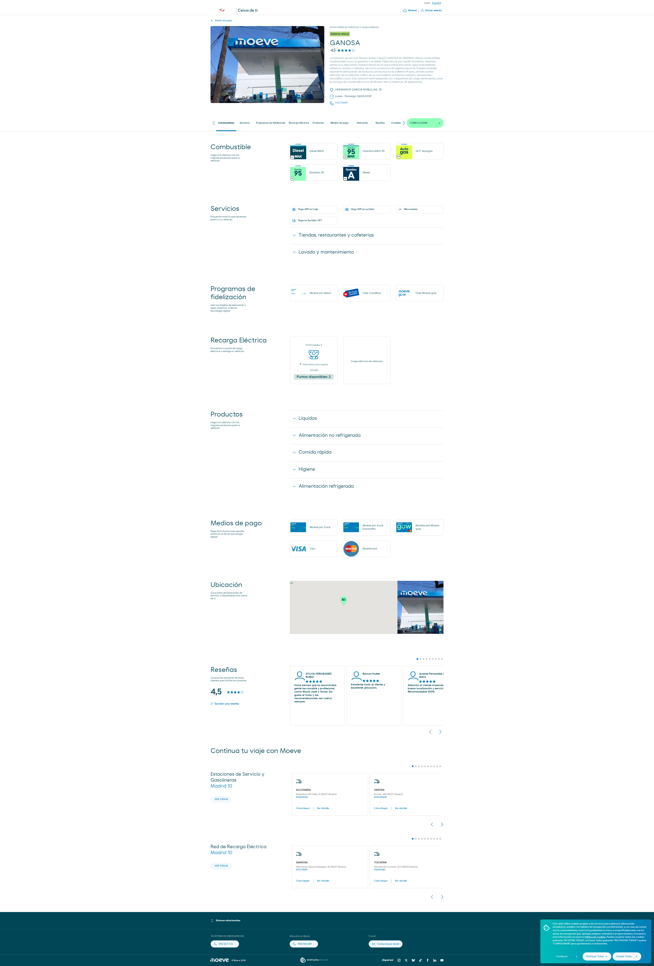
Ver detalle (323, 808)
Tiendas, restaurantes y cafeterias (336, 235)
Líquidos (308, 418)
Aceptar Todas (624, 956)
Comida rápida (315, 452)
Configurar (562, 956)
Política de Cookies (595, 937)
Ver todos (221, 799)
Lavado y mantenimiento (326, 252)
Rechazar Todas (595, 956)
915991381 (379, 870)
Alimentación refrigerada (326, 486)
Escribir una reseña (227, 703)
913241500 (302, 797)
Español (436, 3)
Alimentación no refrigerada (330, 435)
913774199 (301, 870)
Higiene (307, 469)
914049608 (380, 797)
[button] (344, 601)
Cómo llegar (303, 808)
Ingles (427, 3)
